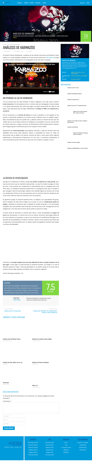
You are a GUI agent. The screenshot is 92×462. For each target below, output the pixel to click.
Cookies (11, 447)
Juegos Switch (33, 452)
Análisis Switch (33, 450)
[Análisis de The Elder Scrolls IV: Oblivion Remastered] (63, 121)
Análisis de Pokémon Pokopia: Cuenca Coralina (80, 133)
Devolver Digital (24, 36)
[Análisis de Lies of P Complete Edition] (63, 106)
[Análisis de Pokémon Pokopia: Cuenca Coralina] (66, 135)
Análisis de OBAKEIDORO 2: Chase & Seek (77, 148)
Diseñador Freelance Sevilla (17, 444)
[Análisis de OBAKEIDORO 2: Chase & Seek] (63, 149)
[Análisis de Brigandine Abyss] (63, 94)
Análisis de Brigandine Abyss (74, 93)
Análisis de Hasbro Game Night (42, 339)
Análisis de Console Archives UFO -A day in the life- (80, 112)
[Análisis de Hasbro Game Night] (45, 328)
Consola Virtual (66, 447)
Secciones (37, 3)
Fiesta (48, 36)
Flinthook (6, 383)
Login (88, 3)
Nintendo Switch (64, 36)
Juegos (44, 3)
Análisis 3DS (49, 450)
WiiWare (66, 450)
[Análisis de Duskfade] (63, 127)
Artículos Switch (33, 455)
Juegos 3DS (49, 452)
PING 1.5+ (35, 385)
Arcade (40, 36)
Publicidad (82, 445)
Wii (66, 445)
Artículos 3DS (49, 455)
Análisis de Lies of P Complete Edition (76, 105)
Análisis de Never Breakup (40, 362)
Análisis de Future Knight (73, 142)
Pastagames (31, 36)
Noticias (32, 3)
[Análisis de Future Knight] (63, 143)
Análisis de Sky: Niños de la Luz (12, 362)
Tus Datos (16, 447)
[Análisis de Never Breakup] (45, 352)
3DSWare (66, 452)
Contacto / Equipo (82, 442)
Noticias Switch (33, 445)
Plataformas (52, 36)
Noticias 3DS (49, 445)
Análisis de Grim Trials (73, 87)
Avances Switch (33, 447)
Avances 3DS (49, 447)
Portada (4, 44)
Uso (21, 447)
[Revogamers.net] (7, 2)
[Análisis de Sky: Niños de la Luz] (16, 352)
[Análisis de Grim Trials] (63, 88)
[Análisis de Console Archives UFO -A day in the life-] (66, 114)
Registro (82, 2)
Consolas (19, 3)
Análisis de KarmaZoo (68, 60)
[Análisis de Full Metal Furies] (16, 328)
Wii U (66, 442)
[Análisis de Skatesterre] (63, 100)
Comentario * (7, 401)
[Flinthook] (16, 373)
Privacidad (6, 447)
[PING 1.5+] (45, 375)
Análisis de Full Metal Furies (11, 339)
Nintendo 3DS (49, 442)
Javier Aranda (7, 51)
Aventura (44, 36)
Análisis (26, 3)
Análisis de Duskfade (72, 127)
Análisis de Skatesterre (73, 99)
